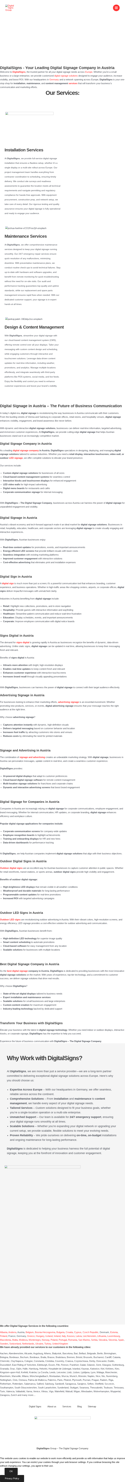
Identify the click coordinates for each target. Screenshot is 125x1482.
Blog (79, 1406)
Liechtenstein (89, 1336)
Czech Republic (90, 1332)
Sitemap (92, 1406)
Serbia (94, 1340)
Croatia (69, 1332)
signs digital (22, 642)
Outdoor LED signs (10, 919)
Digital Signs (35, 1406)
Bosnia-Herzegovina (45, 1332)
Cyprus (77, 1332)
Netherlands (28, 1344)
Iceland (49, 1336)
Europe (88, 72)
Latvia (79, 1336)
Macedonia (5, 1340)
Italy (64, 1336)
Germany (54, 79)
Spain (121, 1340)
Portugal (63, 1340)
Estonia (114, 1332)
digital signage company (26, 450)
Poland (54, 1340)
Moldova (23, 1340)
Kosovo (71, 1336)
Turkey (47, 1344)
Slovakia (103, 1340)
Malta (15, 1340)
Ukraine (39, 1344)
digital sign (8, 583)
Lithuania (101, 1336)
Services (66, 1406)
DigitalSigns (18, 72)
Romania (72, 1340)
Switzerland (15, 1344)
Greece (31, 1336)
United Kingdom (60, 1344)
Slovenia (112, 1340)
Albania (3, 1332)
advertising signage (68, 702)
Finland (3, 1336)
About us (51, 1406)
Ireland (57, 1336)
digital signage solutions (66, 76)
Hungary (40, 1336)
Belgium (30, 1332)
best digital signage (17, 971)
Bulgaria (60, 1332)
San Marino (84, 1340)
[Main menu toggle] (116, 8)
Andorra (12, 1332)
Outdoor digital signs (11, 868)
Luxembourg (113, 1336)
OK (11, 1471)
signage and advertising (32, 757)
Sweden (4, 1344)
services (73, 83)
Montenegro (35, 1340)
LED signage (16, 458)
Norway (45, 1340)
